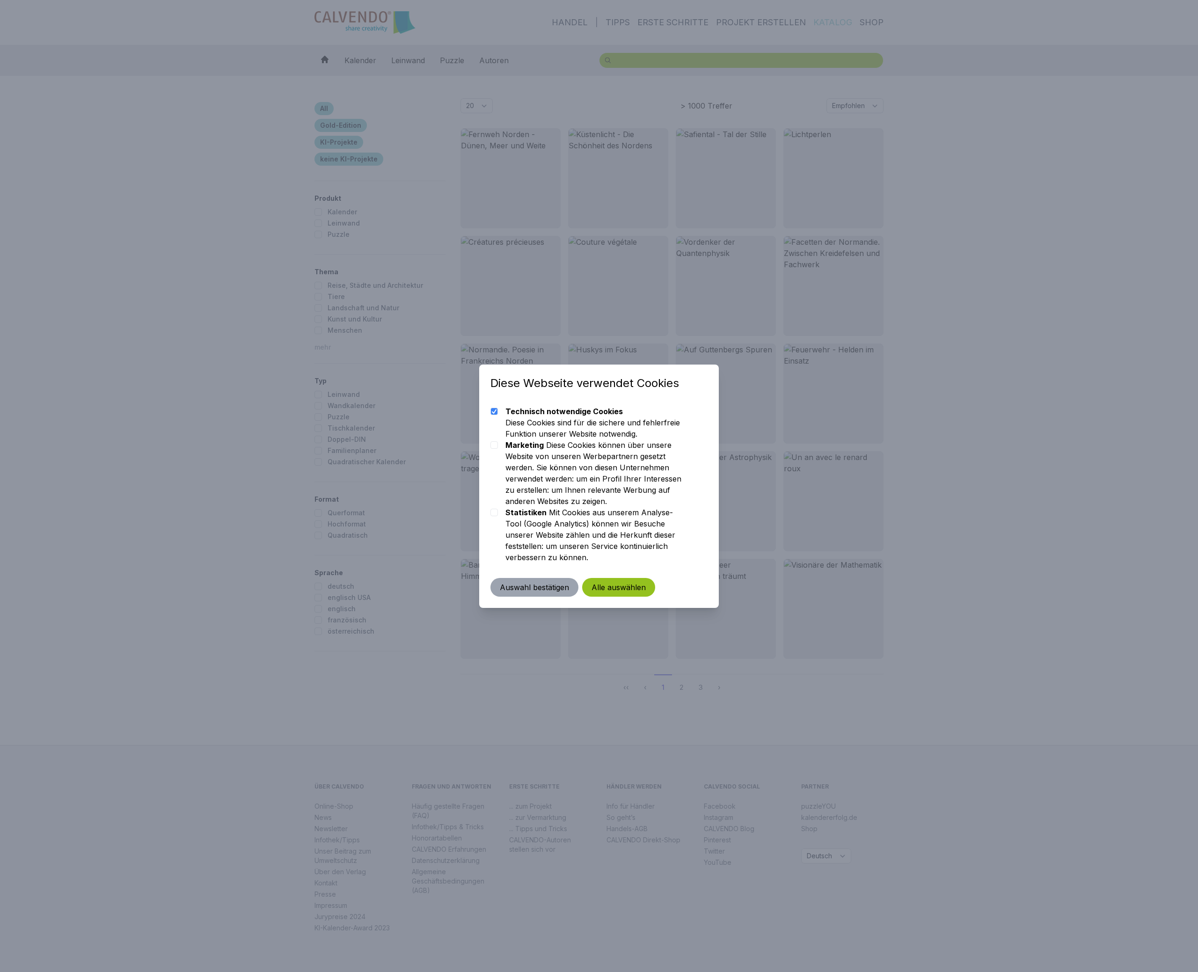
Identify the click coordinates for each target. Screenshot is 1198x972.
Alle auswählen (619, 587)
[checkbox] (494, 411)
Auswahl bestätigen (534, 587)
